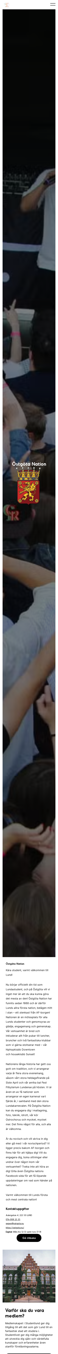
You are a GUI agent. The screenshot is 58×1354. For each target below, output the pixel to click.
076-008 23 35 (13, 1219)
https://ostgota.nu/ (15, 1227)
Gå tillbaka (29, 1238)
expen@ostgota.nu (15, 1223)
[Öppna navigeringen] (52, 4)
